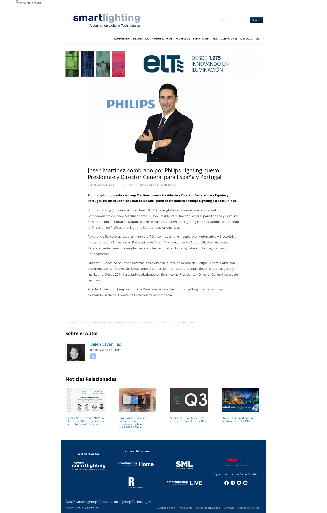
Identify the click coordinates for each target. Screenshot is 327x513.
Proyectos (182, 38)
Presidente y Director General (178, 322)
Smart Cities (201, 38)
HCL (215, 38)
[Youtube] (245, 482)
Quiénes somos (166, 507)
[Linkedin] (233, 482)
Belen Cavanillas (100, 185)
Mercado (246, 38)
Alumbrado (122, 38)
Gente (143, 185)
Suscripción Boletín (249, 507)
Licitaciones (228, 38)
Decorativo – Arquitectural (152, 38)
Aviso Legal (185, 507)
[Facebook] (226, 482)
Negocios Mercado (163, 185)
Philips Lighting (99, 210)
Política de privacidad (207, 507)
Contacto (229, 507)
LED (258, 38)
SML (96, 507)
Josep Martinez (132, 322)
